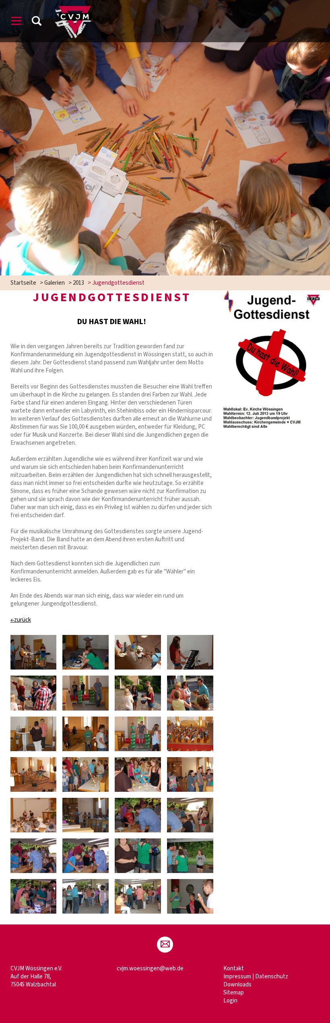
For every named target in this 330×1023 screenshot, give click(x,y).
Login (230, 1000)
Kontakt (233, 968)
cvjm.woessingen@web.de (150, 968)
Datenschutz (271, 976)
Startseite (23, 283)
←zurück (20, 620)
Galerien (54, 283)
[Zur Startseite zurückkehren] (73, 10)
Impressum (237, 976)
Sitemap (233, 992)
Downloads (237, 984)
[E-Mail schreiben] (165, 945)
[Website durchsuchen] (37, 22)
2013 (78, 283)
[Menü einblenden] (16, 22)
